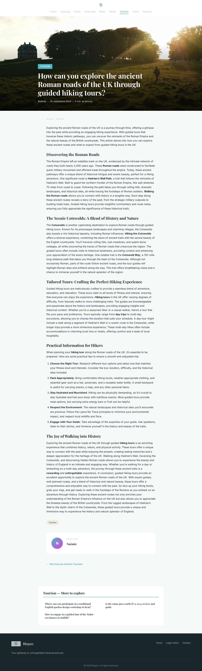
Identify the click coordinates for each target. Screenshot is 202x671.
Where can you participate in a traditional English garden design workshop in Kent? (68, 605)
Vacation (147, 11)
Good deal (90, 11)
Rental (112, 11)
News (102, 11)
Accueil (49, 119)
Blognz (28, 643)
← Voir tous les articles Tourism (64, 564)
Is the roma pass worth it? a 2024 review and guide (130, 605)
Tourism (124, 11)
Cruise (77, 11)
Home (53, 11)
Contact (186, 642)
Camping (65, 11)
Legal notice (172, 642)
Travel (135, 11)
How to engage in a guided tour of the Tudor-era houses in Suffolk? (69, 616)
